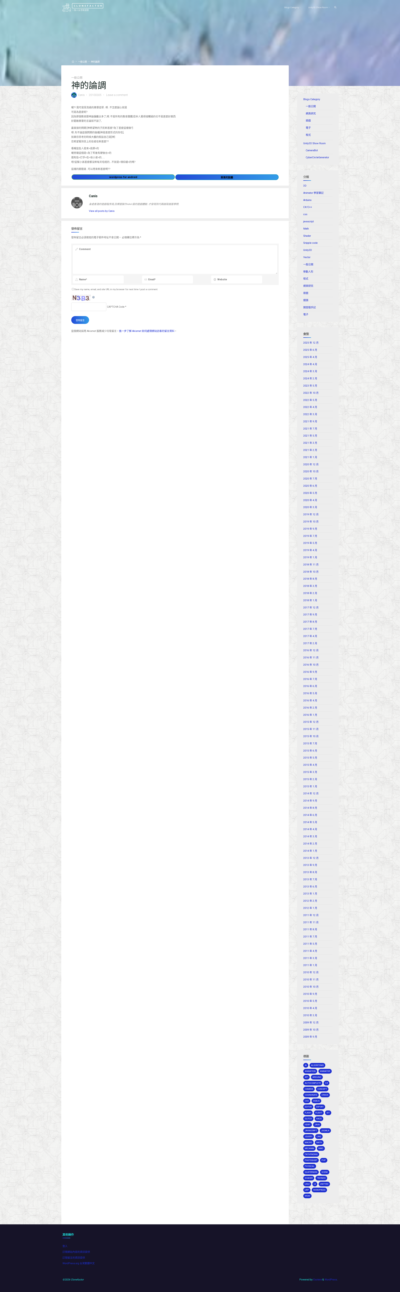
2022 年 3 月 (310, 414)
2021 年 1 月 (310, 457)
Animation (310, 1071)
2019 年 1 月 (310, 557)
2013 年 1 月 (310, 893)
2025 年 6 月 (310, 349)
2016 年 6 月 (310, 686)
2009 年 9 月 (310, 1036)
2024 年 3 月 (310, 371)
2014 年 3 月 (310, 836)
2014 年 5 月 (310, 822)
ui (315, 1184)
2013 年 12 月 (311, 858)
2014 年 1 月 (310, 850)
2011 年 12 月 (311, 915)
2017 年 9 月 (310, 614)
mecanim (309, 1148)
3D (304, 185)
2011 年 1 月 (310, 965)
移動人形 (308, 271)
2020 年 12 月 (311, 464)
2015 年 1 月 (310, 786)
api (306, 1077)
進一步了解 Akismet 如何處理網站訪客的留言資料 (146, 331)
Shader (307, 235)
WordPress (331, 1279)
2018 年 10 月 (311, 571)
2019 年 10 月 (311, 521)
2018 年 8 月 (310, 578)
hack (319, 1118)
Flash (308, 1113)
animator (325, 1071)
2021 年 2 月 (310, 450)
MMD (320, 1148)
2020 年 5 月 (310, 493)
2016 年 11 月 (311, 657)
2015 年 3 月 (310, 772)
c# (326, 1083)
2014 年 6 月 (310, 815)
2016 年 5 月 (310, 693)
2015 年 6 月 (310, 750)
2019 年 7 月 (310, 536)
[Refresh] (93, 296)
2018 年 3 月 (310, 586)
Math (306, 228)
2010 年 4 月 (310, 1008)
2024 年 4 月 (310, 364)
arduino (316, 1077)
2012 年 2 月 (310, 900)
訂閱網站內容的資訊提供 (76, 1251)
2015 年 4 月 (310, 764)
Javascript (311, 1130)
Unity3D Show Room (314, 143)
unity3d (324, 1184)
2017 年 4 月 (310, 636)
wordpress (319, 1190)
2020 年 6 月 (310, 485)
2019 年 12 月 (311, 514)
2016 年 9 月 (310, 671)
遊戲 (308, 120)
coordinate (311, 1095)
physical (310, 1166)
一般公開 (82, 62)
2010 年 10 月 (311, 986)
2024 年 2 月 (310, 378)
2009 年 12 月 (311, 1022)
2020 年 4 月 (310, 500)
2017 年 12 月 (311, 607)
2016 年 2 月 (310, 707)
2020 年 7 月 (310, 478)
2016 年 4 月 (310, 700)
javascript (308, 221)
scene (325, 1172)
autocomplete (313, 1083)
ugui (307, 1184)
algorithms (317, 1065)
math (319, 1142)
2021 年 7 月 (310, 428)
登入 (65, 1246)
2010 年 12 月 (311, 972)
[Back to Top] (388, 1288)
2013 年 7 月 (310, 879)
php (324, 1160)
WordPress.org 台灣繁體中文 (78, 1263)
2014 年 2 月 (310, 843)
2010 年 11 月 (311, 979)
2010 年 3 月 (310, 1015)
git (328, 1113)
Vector (306, 257)
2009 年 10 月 (311, 1029)
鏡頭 (305, 300)
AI (306, 1065)
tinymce (321, 1178)
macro (308, 1142)
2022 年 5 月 (310, 400)
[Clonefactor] (66, 7)
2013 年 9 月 (310, 865)
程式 (308, 134)
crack (325, 1095)
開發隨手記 (309, 307)
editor (308, 1107)
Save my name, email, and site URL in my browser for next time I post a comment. (116, 289)
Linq (319, 1136)
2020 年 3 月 (310, 507)
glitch (308, 1118)
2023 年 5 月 (310, 385)
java (317, 1124)
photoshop (311, 1160)
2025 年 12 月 (311, 342)
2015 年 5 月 (310, 757)
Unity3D (307, 250)
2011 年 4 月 (310, 951)
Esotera (317, 1279)
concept (322, 1089)
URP (307, 1190)
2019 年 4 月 (310, 550)
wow (307, 1196)
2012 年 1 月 (310, 908)
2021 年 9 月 (310, 421)
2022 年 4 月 (310, 407)
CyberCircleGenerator (317, 157)
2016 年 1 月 (310, 714)
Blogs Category (311, 99)
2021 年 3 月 (310, 442)
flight (318, 1113)
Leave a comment (117, 95)
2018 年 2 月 (310, 593)
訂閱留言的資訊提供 (73, 1257)
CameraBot (312, 150)
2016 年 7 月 (310, 679)
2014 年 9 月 (310, 800)
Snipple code (310, 242)
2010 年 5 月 (310, 1001)
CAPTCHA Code (116, 306)
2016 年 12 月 (311, 650)
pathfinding (311, 1154)
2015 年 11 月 (311, 729)
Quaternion (311, 1172)
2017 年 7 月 (310, 628)
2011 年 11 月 (311, 922)
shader (309, 1178)
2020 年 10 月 (311, 471)
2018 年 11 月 (311, 564)
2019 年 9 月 (310, 528)
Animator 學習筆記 (313, 192)
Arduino (307, 200)
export (320, 1107)
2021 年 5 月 (310, 435)
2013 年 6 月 (310, 886)
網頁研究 (311, 113)
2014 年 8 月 (310, 807)
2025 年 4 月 (310, 357)
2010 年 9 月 (310, 993)
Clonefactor (88, 5)
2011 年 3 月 (310, 958)
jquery (308, 1136)
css (305, 214)
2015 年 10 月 (311, 736)
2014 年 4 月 (310, 829)
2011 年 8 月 (310, 929)
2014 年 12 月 (311, 793)
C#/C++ (307, 207)
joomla (325, 1130)
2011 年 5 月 (310, 943)
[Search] (335, 7)
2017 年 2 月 (310, 643)
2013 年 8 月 (310, 872)
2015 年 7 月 (310, 743)
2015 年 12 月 (311, 721)
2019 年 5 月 (310, 543)
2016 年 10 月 (311, 664)
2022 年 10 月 (311, 392)
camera (309, 1089)
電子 (308, 127)
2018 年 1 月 (310, 600)
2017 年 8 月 (310, 621)
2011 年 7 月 (310, 936)
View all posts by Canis (102, 211)
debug (316, 1101)
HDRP (307, 1124)
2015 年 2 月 (310, 779)
